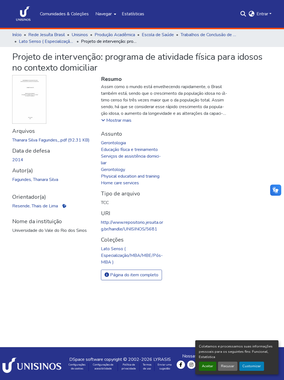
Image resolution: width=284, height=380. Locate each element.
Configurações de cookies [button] (77, 366)
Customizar (251, 366)
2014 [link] (17, 160)
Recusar (227, 366)
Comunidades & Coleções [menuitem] (64, 14)
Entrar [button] (263, 14)
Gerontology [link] (113, 170)
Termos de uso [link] (147, 366)
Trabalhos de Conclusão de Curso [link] (208, 35)
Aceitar (207, 366)
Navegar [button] (103, 14)
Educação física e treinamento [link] (129, 149)
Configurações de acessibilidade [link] (103, 366)
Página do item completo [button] (133, 275)
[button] (23, 14)
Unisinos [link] (80, 35)
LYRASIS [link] (162, 359)
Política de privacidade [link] (128, 366)
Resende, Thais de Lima (35, 206)
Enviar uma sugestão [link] (165, 366)
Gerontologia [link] (113, 143)
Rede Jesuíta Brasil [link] (46, 35)
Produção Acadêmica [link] (115, 35)
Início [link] (17, 35)
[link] (53, 140)
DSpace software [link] (86, 359)
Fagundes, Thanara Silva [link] (35, 180)
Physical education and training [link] (130, 176)
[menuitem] (105, 14)
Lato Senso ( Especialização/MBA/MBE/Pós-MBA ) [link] (46, 41)
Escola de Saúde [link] (158, 35)
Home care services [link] (120, 183)
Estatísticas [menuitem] (133, 14)
